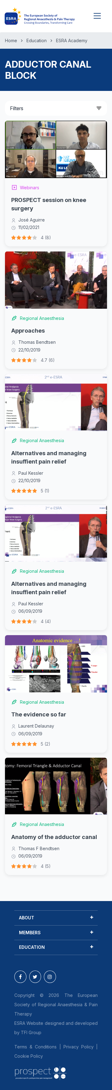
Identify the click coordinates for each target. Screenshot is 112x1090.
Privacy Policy (78, 1046)
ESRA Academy (71, 40)
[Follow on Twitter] (35, 977)
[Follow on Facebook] (20, 977)
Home (11, 40)
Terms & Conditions (35, 1046)
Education (36, 40)
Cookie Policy (28, 1056)
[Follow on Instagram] (50, 977)
